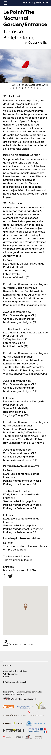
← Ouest (31, 42)
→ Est (44, 42)
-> (40, 88)
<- (10, 88)
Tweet (10, 576)
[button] (25, 606)
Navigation (5, 3)
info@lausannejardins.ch (14, 682)
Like (5, 576)
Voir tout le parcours (21, 644)
